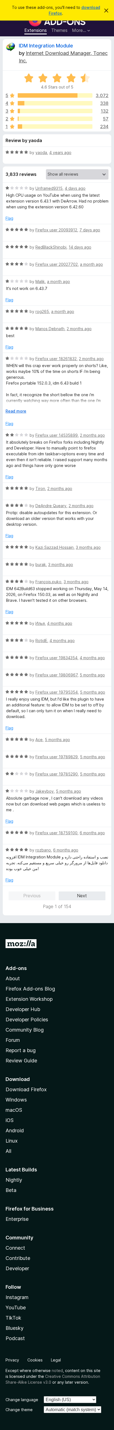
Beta (11, 1190)
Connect (15, 1248)
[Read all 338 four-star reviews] (55, 103)
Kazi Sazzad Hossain (54, 547)
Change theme (19, 1409)
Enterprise (17, 1219)
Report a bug (21, 1050)
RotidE (41, 640)
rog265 (42, 311)
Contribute (18, 1258)
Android (15, 1130)
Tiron (40, 488)
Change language (22, 1399)
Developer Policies (27, 1019)
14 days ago (80, 247)
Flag (9, 218)
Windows (16, 1100)
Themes (59, 30)
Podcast (15, 1338)
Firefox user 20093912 (56, 230)
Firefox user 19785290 (56, 774)
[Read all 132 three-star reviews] (55, 111)
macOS (14, 1110)
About (13, 978)
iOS (10, 1120)
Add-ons (16, 968)
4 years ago (60, 152)
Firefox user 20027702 (56, 264)
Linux (12, 1141)
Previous (32, 895)
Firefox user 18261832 (56, 358)
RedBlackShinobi (50, 247)
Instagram (17, 1297)
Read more (16, 411)
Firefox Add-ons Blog (30, 989)
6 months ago (92, 832)
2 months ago (79, 328)
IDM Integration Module (46, 46)
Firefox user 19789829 (56, 756)
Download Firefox (26, 1089)
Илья (40, 623)
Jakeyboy (44, 791)
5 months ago (92, 675)
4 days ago (75, 188)
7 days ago (89, 230)
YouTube (16, 1307)
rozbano (43, 850)
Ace (39, 739)
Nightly (14, 1180)
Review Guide (21, 1060)
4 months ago (59, 623)
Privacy (12, 1360)
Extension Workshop (29, 999)
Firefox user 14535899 (56, 435)
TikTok (13, 1318)
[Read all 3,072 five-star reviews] (55, 95)
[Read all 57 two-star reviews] (55, 119)
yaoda (41, 152)
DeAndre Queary (50, 505)
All (8, 1151)
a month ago (91, 264)
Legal (56, 1360)
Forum (13, 1040)
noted (57, 1370)
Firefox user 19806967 (56, 675)
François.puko (48, 581)
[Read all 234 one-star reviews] (55, 126)
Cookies (35, 1360)
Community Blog (25, 1030)
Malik (40, 281)
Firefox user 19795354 (56, 692)
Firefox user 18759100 (56, 832)
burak (40, 564)
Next (82, 895)
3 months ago (88, 547)
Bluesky (15, 1328)
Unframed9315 (49, 188)
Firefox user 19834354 (56, 657)
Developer (17, 1268)
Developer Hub (23, 1009)
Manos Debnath (49, 328)
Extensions (35, 30)
